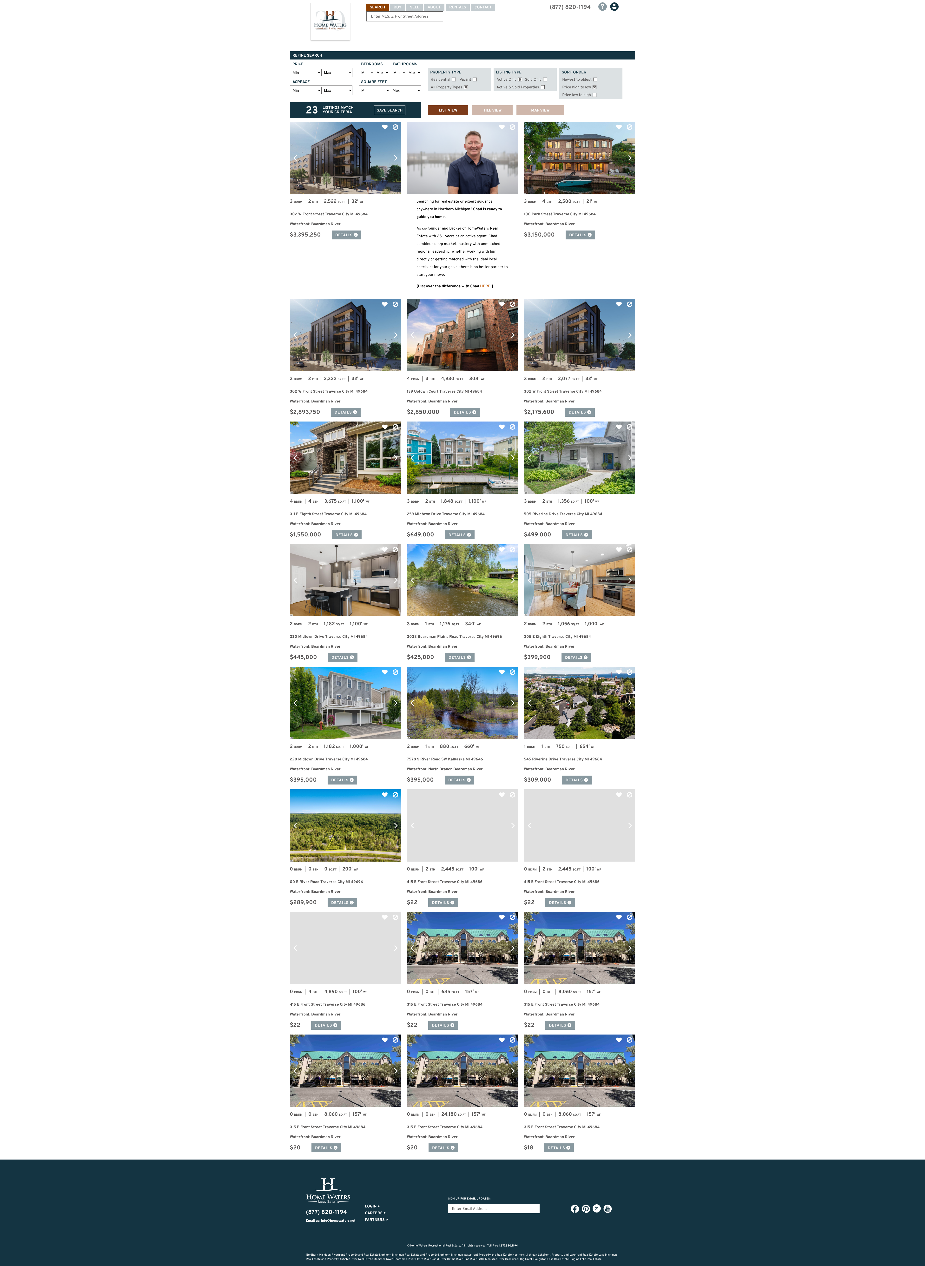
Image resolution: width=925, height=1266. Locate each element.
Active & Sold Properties (517, 87)
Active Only (506, 79)
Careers (375, 1213)
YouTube (607, 1208)
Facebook (574, 1208)
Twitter (597, 1208)
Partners (376, 1220)
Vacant (465, 79)
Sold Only (533, 79)
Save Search (390, 110)
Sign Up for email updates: (469, 1199)
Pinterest (585, 1208)
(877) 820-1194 (570, 7)
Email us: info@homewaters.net (331, 1221)
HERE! (486, 286)
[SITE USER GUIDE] (602, 6)
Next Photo (395, 157)
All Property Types (446, 87)
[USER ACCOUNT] (614, 6)
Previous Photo (295, 157)
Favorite (384, 127)
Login (372, 1206)
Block (395, 127)
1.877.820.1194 (508, 1246)
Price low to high (576, 95)
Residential (440, 79)
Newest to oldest (577, 79)
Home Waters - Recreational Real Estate (330, 22)
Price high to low (576, 87)
